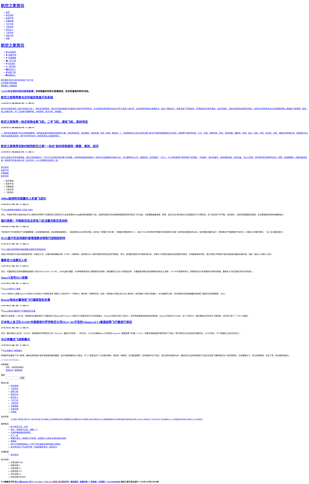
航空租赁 (5, 80)
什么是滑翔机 (54, 419)
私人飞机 (161, 419)
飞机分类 (34, 419)
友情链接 (13, 86)
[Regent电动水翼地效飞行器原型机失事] (18, 311)
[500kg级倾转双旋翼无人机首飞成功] (17, 210)
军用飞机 (40, 419)
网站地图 (13, 83)
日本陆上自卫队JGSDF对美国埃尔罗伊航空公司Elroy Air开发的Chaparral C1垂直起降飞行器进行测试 (66, 322)
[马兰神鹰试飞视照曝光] (11, 351)
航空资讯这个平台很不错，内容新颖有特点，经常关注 (34, 447)
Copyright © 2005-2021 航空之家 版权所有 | (52, 482)
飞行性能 (14, 419)
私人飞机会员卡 (145, 419)
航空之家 (13, 80)
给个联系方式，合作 (19, 427)
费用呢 (13, 441)
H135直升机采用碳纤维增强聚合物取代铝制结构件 (33, 238)
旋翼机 (76, 419)
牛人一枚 (14, 435)
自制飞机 (10, 36)
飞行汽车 (10, 24)
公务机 (91, 419)
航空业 (130, 419)
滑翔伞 (96, 419)
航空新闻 (10, 181)
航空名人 (10, 30)
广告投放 (93, 482)
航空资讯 (10, 15)
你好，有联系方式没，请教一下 (24, 430)
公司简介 (102, 482)
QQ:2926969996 (113, 482)
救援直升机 (111, 419)
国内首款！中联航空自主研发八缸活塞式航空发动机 (34, 220)
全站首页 (12, 52)
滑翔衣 (86, 419)
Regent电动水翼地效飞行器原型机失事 (25, 299)
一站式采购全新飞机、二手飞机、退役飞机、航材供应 (44, 121)
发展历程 (84, 482)
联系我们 (74, 482)
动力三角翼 (103, 419)
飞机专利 (10, 33)
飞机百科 (10, 27)
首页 (8, 12)
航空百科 (5, 176)
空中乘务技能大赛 (121, 419)
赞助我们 (5, 86)
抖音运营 (14, 409)
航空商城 (21, 80)
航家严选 (10, 18)
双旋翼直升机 (69, 419)
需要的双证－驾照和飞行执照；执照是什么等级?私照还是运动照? (38, 438)
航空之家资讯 (12, 6)
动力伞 (81, 419)
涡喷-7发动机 (187, 419)
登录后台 (10, 370)
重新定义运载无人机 (14, 260)
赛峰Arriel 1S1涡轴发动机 (174, 419)
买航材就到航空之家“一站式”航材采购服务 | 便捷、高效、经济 (50, 146)
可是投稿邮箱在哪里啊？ (21, 432)
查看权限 (18, 370)
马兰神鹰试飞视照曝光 (15, 339)
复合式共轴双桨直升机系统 (27, 97)
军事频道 (10, 21)
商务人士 (136, 419)
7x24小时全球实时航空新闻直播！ (18, 91)
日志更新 (5, 83)
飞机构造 (20, 419)
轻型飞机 (27, 419)
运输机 (46, 419)
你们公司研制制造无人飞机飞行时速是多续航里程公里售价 (36, 444)
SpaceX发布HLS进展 (14, 277)
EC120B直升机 (197, 419)
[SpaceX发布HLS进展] (10, 289)
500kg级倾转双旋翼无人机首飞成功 (23, 198)
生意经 (13, 412)
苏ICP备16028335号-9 (24, 482)
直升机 (61, 419)
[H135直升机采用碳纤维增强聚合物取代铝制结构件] (23, 249)
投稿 (8, 38)
